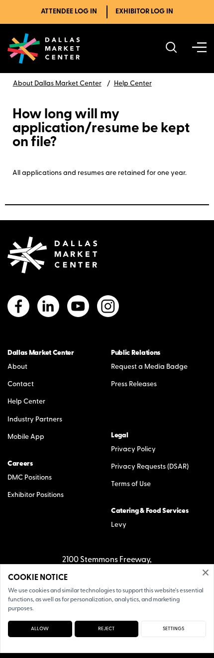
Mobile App (25, 437)
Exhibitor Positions (35, 495)
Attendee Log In (69, 11)
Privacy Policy (133, 449)
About (17, 367)
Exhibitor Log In (144, 11)
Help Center (133, 83)
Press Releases (134, 384)
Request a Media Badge (149, 367)
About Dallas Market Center (57, 83)
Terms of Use (131, 484)
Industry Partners (34, 419)
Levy (118, 525)
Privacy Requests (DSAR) (150, 467)
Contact (20, 384)
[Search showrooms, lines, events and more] (171, 48)
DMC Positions (29, 478)
